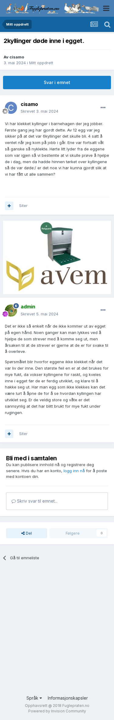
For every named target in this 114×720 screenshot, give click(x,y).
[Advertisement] (57, 631)
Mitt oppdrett (41, 62)
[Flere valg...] (103, 107)
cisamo (16, 56)
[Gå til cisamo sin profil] (11, 108)
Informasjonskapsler (68, 698)
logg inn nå (74, 470)
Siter (23, 205)
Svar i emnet (57, 82)
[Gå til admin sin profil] (11, 310)
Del (28, 533)
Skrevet (39, 111)
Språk (33, 698)
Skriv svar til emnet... (36, 501)
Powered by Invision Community (57, 711)
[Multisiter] (9, 206)
